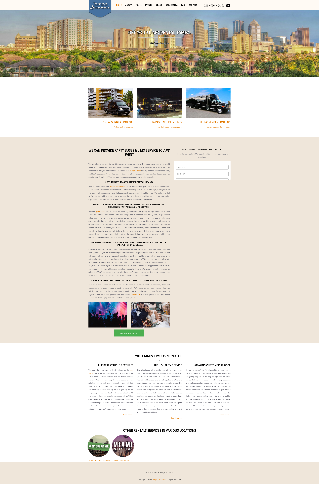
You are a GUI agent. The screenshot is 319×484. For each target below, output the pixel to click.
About (128, 5)
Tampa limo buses (117, 186)
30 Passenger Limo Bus (215, 122)
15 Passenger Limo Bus (118, 122)
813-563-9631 (213, 4)
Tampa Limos (135, 170)
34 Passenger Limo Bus (167, 122)
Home (118, 5)
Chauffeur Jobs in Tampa (129, 332)
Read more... (128, 414)
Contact (193, 5)
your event (100, 211)
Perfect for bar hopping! (123, 126)
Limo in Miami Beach (123, 460)
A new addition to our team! (219, 126)
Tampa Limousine (158, 479)
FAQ (183, 5)
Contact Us (135, 294)
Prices (138, 5)
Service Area (172, 5)
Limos (159, 5)
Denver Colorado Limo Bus (99, 460)
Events (148, 5)
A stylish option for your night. (170, 126)
